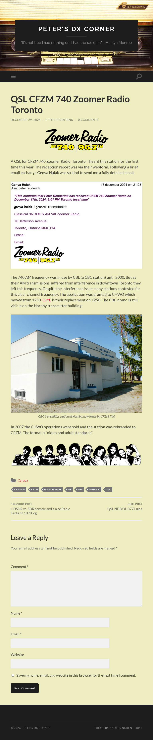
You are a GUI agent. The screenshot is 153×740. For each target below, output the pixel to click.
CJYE (46, 300)
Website (17, 654)
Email (16, 634)
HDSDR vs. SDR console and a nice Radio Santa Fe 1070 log (40, 508)
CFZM (34, 489)
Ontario (94, 489)
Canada (23, 480)
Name (16, 613)
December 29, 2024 (26, 119)
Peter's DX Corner (76, 29)
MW (80, 489)
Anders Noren (121, 727)
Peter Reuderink (59, 119)
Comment (19, 566)
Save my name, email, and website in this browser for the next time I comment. (76, 675)
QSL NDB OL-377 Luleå (124, 506)
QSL (109, 489)
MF (70, 489)
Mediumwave (53, 489)
